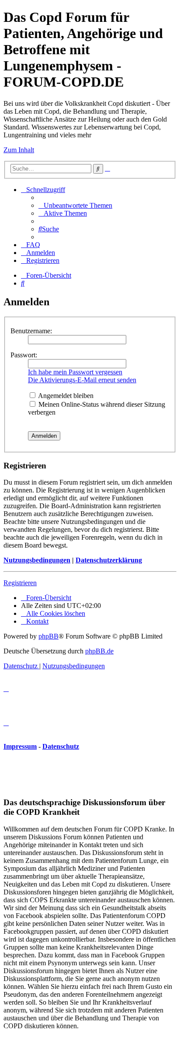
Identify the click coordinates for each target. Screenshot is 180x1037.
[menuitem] (75, 205)
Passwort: (23, 355)
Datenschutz (60, 746)
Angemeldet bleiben (65, 395)
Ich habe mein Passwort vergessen (75, 372)
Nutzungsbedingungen (36, 560)
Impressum (20, 746)
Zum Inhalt (18, 150)
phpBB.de (99, 651)
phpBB (48, 636)
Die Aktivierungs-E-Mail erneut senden (82, 380)
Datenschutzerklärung (109, 560)
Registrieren (20, 583)
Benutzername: (31, 331)
